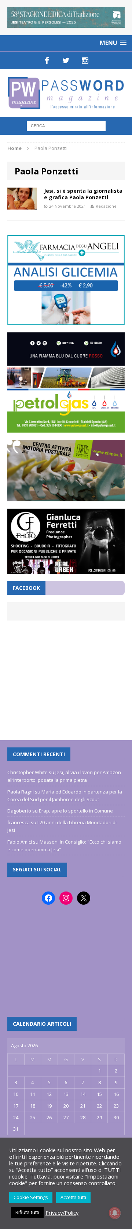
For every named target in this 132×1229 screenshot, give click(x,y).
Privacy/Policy (61, 1212)
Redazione (106, 206)
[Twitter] (66, 60)
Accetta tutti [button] (73, 1197)
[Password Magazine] (66, 93)
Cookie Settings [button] (31, 1197)
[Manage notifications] (115, 1213)
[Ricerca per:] (66, 125)
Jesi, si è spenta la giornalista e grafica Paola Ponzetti (83, 194)
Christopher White (27, 772)
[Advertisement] (66, 676)
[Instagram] (85, 60)
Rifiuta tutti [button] (27, 1212)
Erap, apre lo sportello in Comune (76, 810)
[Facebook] (47, 60)
